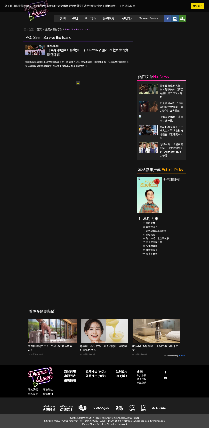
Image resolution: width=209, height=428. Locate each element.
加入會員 (141, 375)
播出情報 (90, 18)
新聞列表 (70, 371)
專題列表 (70, 376)
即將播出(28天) (96, 376)
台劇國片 (127, 18)
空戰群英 (150, 223)
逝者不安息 (151, 253)
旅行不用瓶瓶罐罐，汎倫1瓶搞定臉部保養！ (155, 348)
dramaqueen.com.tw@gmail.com (148, 421)
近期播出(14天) (96, 371)
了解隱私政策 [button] (127, 5)
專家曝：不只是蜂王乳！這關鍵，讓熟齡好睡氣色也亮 (103, 348)
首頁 (39, 29)
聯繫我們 (48, 393)
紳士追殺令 (151, 250)
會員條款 (141, 379)
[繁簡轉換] (182, 18)
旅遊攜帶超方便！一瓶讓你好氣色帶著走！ (50, 348)
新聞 (63, 18)
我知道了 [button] (197, 6)
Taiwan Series (148, 18)
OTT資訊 (121, 376)
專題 (75, 18)
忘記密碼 (141, 382)
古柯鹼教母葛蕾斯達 (156, 231)
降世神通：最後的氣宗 (157, 238)
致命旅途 (150, 234)
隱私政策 (33, 393)
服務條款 (48, 389)
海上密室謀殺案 (154, 242)
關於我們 (33, 389)
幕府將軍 (151, 218)
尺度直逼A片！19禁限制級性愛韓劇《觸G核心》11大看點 (171, 107)
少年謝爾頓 (151, 246)
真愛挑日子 (151, 227)
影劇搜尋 (109, 18)
